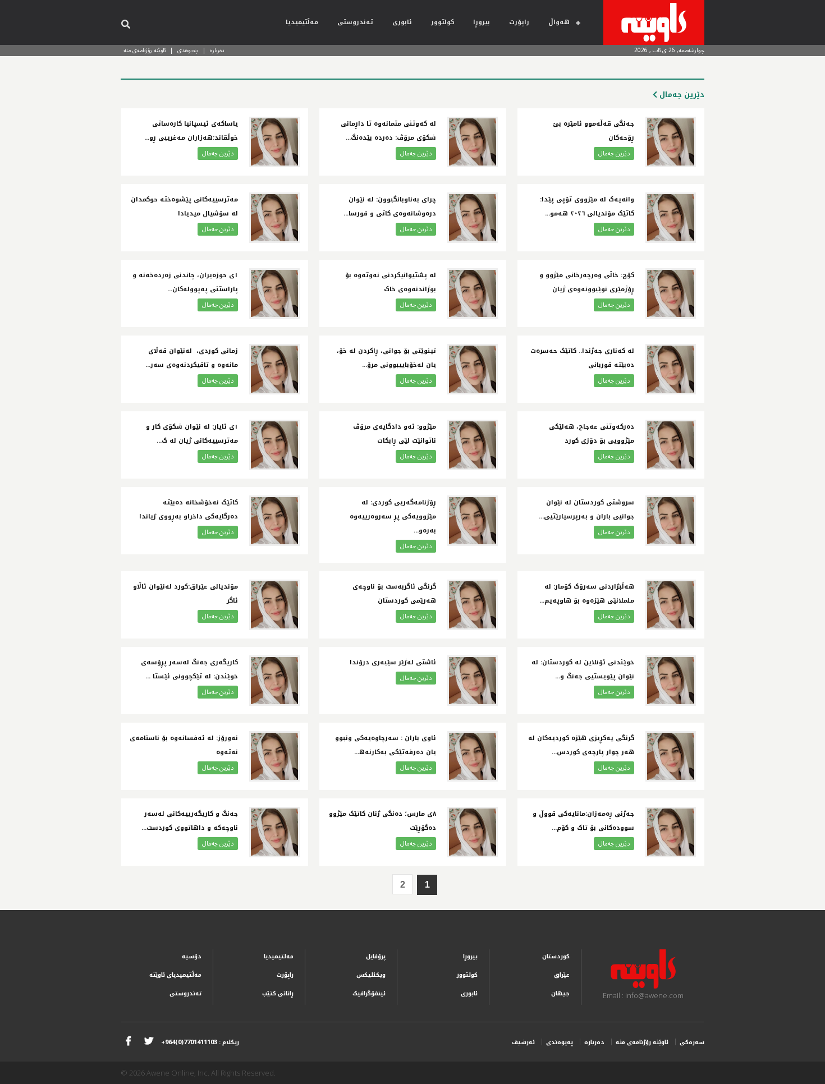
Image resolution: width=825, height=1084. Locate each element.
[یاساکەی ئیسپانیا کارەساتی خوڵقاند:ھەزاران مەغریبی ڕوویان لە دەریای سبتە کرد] (274, 142)
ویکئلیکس (371, 975)
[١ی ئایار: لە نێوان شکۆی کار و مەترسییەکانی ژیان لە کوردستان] (274, 444)
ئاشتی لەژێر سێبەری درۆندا (393, 662)
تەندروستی (355, 22)
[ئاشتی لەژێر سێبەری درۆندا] (472, 680)
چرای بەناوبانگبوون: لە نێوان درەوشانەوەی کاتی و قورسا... (389, 206)
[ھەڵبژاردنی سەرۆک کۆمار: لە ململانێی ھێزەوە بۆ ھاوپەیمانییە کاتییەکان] (670, 604)
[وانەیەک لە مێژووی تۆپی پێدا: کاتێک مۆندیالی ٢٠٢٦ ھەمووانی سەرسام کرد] (670, 217)
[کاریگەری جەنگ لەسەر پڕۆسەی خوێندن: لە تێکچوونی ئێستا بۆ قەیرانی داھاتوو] (274, 680)
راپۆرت (519, 22)
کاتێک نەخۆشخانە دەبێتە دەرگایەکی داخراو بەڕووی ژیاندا (188, 509)
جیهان (560, 993)
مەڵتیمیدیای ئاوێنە (175, 975)
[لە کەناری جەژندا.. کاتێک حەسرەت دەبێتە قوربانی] (670, 369)
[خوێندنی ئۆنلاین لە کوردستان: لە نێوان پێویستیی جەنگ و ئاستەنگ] (670, 680)
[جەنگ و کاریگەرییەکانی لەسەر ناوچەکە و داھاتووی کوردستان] (274, 832)
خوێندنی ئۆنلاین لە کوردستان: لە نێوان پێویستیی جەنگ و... (582, 669)
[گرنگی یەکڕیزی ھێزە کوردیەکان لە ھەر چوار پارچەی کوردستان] (670, 756)
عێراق (562, 975)
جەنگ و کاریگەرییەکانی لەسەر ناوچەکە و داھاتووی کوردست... (189, 821)
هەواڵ (559, 22)
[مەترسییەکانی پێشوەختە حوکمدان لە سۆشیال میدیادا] (274, 217)
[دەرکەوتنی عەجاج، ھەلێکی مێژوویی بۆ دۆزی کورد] (670, 444)
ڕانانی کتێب (278, 993)
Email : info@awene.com (643, 995)
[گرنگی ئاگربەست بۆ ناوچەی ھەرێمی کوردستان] (472, 604)
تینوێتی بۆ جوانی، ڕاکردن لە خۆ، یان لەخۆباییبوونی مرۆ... (386, 358)
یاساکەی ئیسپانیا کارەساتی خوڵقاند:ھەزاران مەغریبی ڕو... (191, 131)
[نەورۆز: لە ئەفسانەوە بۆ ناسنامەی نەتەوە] (274, 756)
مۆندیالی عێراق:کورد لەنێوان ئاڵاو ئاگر (185, 594)
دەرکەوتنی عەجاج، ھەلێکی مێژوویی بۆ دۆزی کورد (591, 434)
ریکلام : (200, 1042)
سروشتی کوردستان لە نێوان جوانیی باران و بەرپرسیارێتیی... (586, 509)
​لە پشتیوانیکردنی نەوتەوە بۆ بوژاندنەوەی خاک (390, 282)
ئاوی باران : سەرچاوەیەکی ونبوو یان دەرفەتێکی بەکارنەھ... (385, 745)
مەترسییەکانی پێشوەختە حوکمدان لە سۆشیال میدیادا (184, 206)
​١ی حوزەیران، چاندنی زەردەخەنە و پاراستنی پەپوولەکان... (185, 282)
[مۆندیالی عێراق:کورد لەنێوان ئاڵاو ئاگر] (274, 604)
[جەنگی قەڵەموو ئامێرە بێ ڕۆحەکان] (670, 142)
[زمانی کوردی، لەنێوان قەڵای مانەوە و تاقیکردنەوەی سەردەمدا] (274, 369)
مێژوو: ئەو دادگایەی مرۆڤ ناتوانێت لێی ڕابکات (394, 434)
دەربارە (217, 50)
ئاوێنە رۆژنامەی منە (144, 50)
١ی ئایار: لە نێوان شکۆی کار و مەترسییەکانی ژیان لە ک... (192, 434)
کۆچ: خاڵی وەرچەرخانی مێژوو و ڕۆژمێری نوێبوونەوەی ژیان (586, 282)
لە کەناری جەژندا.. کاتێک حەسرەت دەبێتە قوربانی (582, 358)
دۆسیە (191, 956)
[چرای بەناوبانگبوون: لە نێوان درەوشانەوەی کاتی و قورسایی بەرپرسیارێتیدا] (472, 217)
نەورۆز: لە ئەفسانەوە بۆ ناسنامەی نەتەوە (184, 745)
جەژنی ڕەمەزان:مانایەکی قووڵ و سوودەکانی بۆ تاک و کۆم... (583, 821)
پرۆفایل (376, 956)
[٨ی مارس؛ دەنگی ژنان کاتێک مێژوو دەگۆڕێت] (472, 832)
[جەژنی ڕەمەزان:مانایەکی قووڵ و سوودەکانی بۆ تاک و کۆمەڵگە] (670, 832)
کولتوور (442, 22)
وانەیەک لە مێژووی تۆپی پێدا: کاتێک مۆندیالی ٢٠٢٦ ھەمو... (587, 206)
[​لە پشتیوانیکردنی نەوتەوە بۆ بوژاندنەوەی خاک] (472, 293)
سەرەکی (692, 1042)
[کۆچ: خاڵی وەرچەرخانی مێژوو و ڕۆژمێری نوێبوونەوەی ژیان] (670, 293)
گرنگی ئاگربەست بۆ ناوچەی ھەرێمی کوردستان (394, 594)
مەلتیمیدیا (279, 956)
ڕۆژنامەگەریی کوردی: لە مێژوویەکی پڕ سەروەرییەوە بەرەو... (393, 516)
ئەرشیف (523, 1042)
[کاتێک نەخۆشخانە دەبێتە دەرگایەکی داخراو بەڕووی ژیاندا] (274, 520)
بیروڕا (481, 22)
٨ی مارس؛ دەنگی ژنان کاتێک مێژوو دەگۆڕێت (382, 821)
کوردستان (556, 956)
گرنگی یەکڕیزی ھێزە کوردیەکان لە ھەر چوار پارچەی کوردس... (581, 745)
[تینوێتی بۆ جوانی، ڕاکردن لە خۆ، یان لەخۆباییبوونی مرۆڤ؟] (472, 369)
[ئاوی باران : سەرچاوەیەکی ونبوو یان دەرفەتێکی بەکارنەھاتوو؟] (472, 756)
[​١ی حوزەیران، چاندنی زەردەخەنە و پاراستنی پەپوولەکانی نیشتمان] (274, 293)
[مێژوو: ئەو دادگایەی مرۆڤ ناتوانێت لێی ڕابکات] (472, 444)
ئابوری (402, 22)
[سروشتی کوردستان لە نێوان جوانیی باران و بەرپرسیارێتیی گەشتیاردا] (670, 520)
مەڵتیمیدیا (302, 22)
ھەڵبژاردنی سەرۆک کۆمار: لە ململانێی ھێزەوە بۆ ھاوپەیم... (586, 594)
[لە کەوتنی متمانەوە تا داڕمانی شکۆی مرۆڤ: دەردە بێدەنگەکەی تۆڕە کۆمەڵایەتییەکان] (472, 142)
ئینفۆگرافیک (369, 993)
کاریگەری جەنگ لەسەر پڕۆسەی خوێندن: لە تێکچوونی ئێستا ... (189, 669)
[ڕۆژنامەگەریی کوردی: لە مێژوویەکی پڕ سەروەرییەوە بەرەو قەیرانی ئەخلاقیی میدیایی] (472, 520)
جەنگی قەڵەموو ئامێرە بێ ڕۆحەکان (593, 131)
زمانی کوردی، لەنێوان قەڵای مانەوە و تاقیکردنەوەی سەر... (191, 358)
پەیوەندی (187, 50)
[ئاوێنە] (654, 22)
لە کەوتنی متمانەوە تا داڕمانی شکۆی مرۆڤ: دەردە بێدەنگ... (388, 131)
